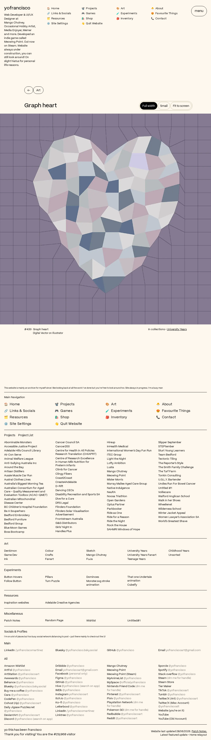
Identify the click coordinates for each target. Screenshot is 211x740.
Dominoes (92, 577)
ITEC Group (114, 454)
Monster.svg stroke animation (98, 583)
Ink (6, 559)
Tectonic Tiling (167, 459)
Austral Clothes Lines (17, 479)
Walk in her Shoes (169, 500)
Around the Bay (14, 467)
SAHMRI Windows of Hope (123, 529)
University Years (177, 329)
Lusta (110, 467)
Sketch (90, 551)
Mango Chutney (14, 22)
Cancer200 (62, 446)
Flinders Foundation (68, 507)
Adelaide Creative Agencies (62, 602)
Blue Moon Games (15, 528)
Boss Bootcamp (14, 532)
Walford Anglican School (174, 496)
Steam (12, 45)
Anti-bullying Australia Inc (20, 463)
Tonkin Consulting (169, 475)
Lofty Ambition (116, 463)
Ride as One (114, 513)
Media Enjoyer (13, 30)
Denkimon (10, 551)
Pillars (49, 577)
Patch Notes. (199, 731)
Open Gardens (116, 500)
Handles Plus (63, 531)
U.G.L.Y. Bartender (169, 479)
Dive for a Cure (64, 499)
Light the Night (116, 459)
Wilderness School (169, 509)
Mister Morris (115, 479)
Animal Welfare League (18, 459)
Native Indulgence (118, 488)
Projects (9, 435)
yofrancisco (17, 8)
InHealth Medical (117, 446)
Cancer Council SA (67, 442)
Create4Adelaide (66, 482)
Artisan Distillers (14, 471)
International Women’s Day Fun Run (129, 450)
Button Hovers (13, 577)
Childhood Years (179, 551)
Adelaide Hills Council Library (22, 450)
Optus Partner (116, 504)
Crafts (49, 555)
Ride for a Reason (118, 517)
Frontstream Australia (69, 519)
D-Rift (59, 486)
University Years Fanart (141, 555)
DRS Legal (61, 503)
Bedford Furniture (15, 519)
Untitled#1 (134, 620)
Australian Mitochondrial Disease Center (19, 501)
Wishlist (91, 620)
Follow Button (12, 581)
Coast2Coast (63, 478)
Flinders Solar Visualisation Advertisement (72, 513)
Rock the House (117, 525)
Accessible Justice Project (20, 446)
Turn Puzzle (52, 581)
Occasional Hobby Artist (19, 26)
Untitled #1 (165, 488)
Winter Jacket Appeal (171, 513)
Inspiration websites (16, 602)
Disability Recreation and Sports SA (77, 494)
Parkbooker (114, 509)
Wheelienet (165, 504)
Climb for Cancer (66, 469)
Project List (25, 435)
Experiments (12, 570)
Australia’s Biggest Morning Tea (23, 483)
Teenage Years (136, 559)
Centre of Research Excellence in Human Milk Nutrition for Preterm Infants (74, 462)
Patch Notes (12, 620)
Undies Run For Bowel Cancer (177, 483)
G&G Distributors (65, 523)
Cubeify (132, 585)
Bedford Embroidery (17, 515)
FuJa (89, 559)
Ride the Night (116, 521)
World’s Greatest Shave (172, 521)
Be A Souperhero (14, 511)
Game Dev (10, 555)
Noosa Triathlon (117, 496)
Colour (49, 551)
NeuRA (111, 492)
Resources (11, 595)
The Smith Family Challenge (175, 467)
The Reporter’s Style (170, 463)
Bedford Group (13, 523)
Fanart (49, 559)
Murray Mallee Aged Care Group (127, 483)
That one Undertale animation (139, 579)
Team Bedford (167, 454)
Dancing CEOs (64, 490)
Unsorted (174, 555)
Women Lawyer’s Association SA (178, 517)
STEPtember (166, 446)
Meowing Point (13, 42)
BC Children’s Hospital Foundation (25, 507)
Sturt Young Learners (171, 450)
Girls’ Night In (63, 527)
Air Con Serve (12, 454)
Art (6, 543)
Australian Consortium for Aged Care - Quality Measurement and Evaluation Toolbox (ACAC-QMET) (25, 492)
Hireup (111, 442)
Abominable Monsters (18, 442)
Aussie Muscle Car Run (18, 475)
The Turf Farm (167, 471)
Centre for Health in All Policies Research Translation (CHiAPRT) (75, 452)
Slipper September (169, 442)
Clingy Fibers (63, 474)
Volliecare (164, 492)
